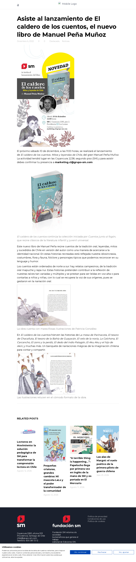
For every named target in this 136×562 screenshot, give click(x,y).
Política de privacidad (97, 516)
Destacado (54, 41)
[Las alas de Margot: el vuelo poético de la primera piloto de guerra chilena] (108, 439)
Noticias (65, 41)
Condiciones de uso (97, 519)
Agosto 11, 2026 (77, 487)
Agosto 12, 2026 (24, 471)
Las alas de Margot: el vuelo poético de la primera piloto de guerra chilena (107, 464)
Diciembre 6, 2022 (25, 41)
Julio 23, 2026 (103, 475)
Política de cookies (96, 521)
